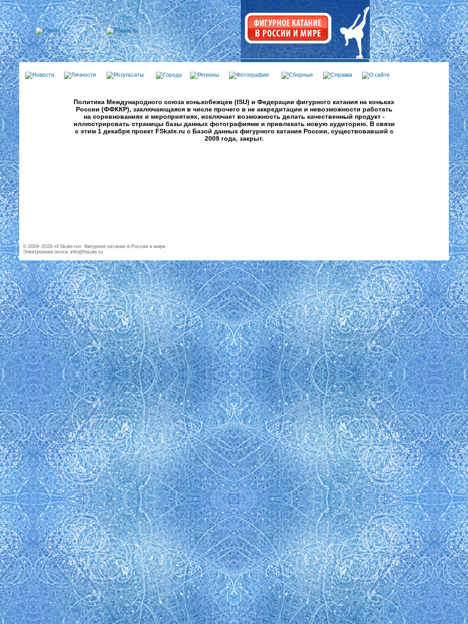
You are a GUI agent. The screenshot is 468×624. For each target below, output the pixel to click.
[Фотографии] (249, 75)
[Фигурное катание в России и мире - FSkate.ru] (51, 30)
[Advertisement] (234, 202)
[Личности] (80, 75)
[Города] (169, 75)
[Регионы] (204, 75)
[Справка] (337, 75)
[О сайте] (376, 75)
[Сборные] (297, 75)
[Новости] (39, 75)
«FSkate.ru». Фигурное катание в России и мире (109, 246)
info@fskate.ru (86, 251)
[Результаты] (125, 75)
